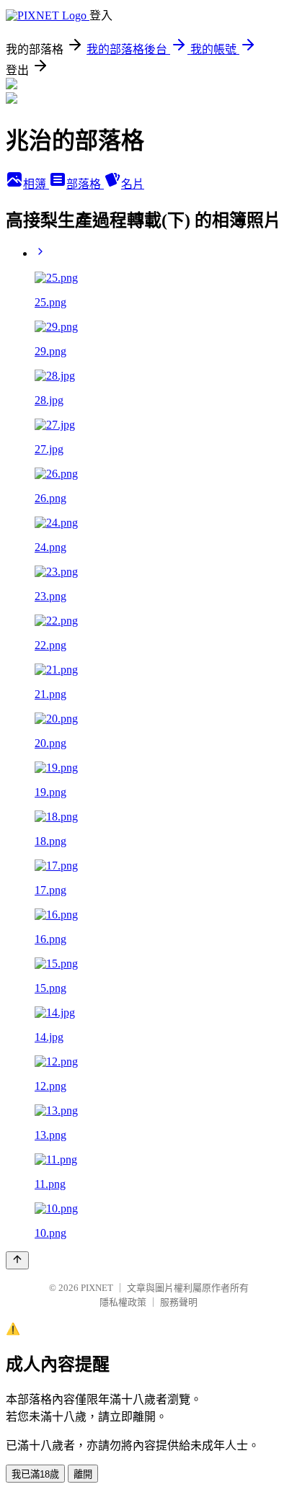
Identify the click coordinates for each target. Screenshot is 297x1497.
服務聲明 (179, 1302)
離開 (83, 1474)
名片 (132, 184)
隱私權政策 (122, 1302)
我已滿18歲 (35, 1474)
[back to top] (17, 1260)
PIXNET (97, 1287)
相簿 (36, 184)
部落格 (85, 184)
